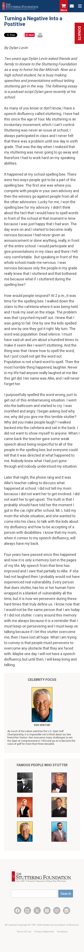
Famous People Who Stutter (42, 765)
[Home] (20, 6)
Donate (79, 33)
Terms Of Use (24, 931)
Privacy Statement (44, 931)
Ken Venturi (42, 725)
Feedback (62, 931)
